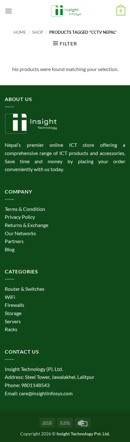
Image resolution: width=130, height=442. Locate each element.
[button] (8, 11)
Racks (11, 329)
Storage (13, 313)
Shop (37, 32)
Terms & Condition (25, 209)
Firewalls (14, 305)
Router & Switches (24, 289)
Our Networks (20, 233)
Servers (13, 321)
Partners (14, 241)
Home (20, 32)
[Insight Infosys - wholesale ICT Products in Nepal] (65, 11)
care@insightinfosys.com (46, 393)
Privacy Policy (20, 217)
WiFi (10, 297)
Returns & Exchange (26, 225)
